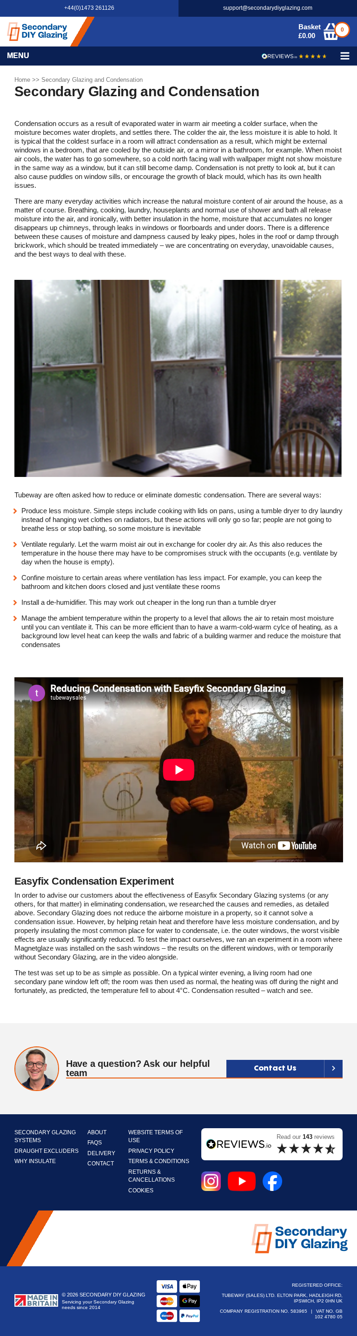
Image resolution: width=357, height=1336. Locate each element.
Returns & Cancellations (151, 1176)
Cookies (140, 1191)
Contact (100, 1164)
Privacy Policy (151, 1151)
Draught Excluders (46, 1151)
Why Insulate (35, 1161)
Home (22, 80)
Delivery (101, 1153)
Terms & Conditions (158, 1161)
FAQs (94, 1143)
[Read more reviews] (294, 56)
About (96, 1133)
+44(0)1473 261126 (89, 8)
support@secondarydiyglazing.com (267, 8)
